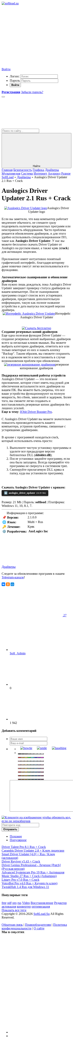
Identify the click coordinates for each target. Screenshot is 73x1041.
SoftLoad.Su (41, 913)
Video (26, 903)
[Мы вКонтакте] (32, 963)
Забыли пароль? (32, 92)
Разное (66, 173)
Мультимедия (11, 173)
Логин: (14, 76)
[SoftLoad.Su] (10, 3)
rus (19, 903)
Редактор (60, 903)
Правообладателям (38, 924)
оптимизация (41, 906)
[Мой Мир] (12, 584)
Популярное (18, 840)
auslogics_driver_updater (25, 493)
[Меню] (3, 96)
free (4, 903)
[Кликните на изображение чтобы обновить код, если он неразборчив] (36, 821)
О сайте (39, 928)
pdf (9, 903)
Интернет (40, 173)
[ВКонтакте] (3, 584)
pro (14, 903)
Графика (38, 170)
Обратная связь (12, 924)
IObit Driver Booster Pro (36, 411)
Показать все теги (14, 910)
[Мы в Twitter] (32, 994)
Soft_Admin (18, 653)
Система (27, 173)
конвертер (24, 906)
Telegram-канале (13, 577)
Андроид (54, 173)
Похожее (16, 836)
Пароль (15, 80)
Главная (7, 170)
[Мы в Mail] (32, 1025)
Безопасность (22, 170)
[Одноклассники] (8, 584)
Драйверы (52, 170)
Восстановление (42, 903)
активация (9, 906)
